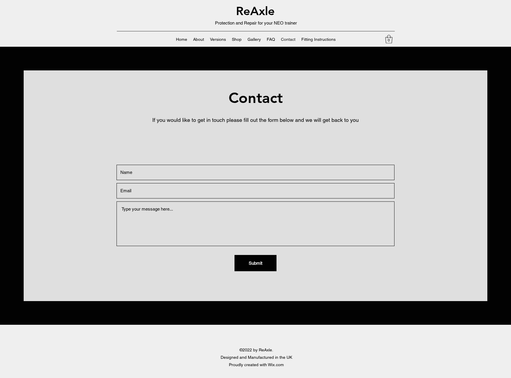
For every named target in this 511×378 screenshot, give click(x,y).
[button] (388, 39)
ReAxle (255, 11)
